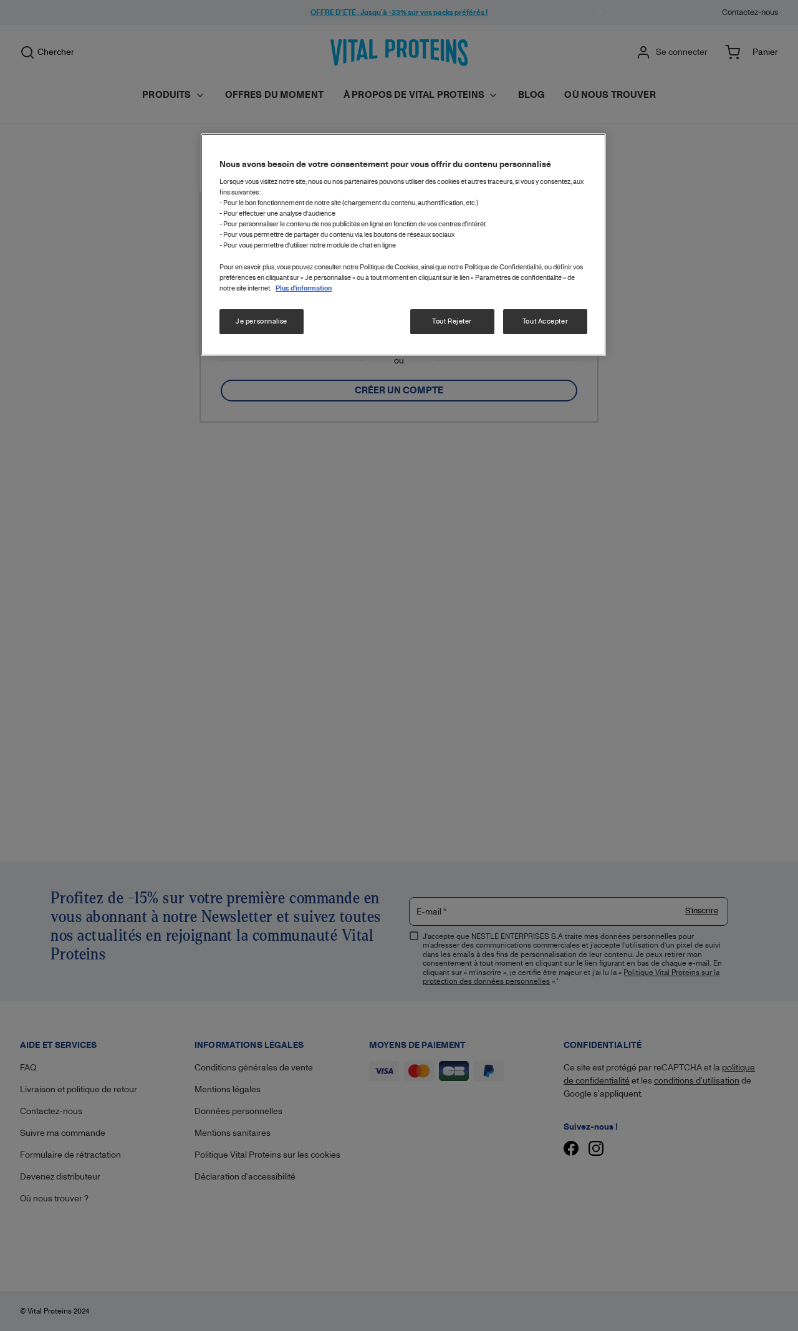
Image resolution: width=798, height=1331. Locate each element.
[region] (403, 244)
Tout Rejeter (452, 321)
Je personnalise (261, 321)
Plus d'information (304, 288)
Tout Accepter (545, 321)
